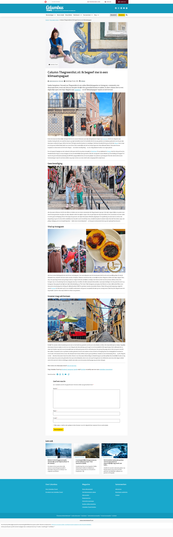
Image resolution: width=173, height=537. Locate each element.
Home (47, 20)
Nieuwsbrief (113, 15)
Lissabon (78, 90)
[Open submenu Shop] (98, 15)
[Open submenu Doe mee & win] (92, 15)
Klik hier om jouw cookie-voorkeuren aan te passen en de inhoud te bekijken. (71, 524)
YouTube (83, 369)
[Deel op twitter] (63, 374)
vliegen (116, 143)
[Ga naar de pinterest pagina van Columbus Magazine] (121, 8)
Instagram (105, 139)
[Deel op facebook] (57, 374)
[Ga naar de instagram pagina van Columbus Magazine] (118, 8)
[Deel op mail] (65, 374)
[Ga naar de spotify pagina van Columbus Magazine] (126, 8)
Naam (55, 411)
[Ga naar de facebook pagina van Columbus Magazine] (116, 8)
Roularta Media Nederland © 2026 (86, 520)
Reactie (55, 388)
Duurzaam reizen (54, 20)
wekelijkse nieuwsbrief (105, 369)
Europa (109, 151)
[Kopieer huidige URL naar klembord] (68, 374)
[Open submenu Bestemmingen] (55, 15)
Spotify (75, 369)
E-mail (55, 418)
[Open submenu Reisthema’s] (81, 15)
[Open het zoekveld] (126, 15)
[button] (122, 2)
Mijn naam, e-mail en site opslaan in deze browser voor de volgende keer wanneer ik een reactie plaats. (81, 425)
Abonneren (121, 15)
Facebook (64, 369)
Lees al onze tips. (71, 365)
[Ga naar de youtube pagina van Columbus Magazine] (124, 8)
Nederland (94, 151)
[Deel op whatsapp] (60, 374)
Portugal (53, 288)
